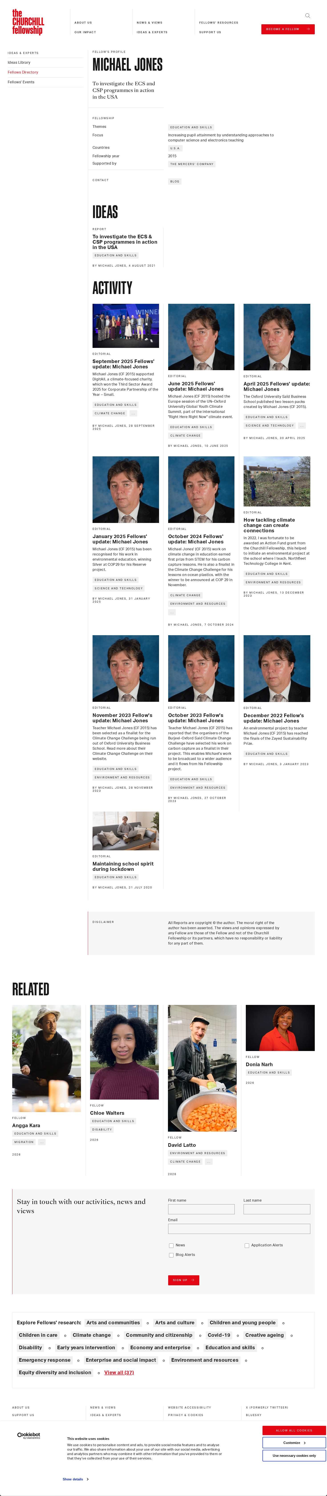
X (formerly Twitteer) (267, 1407)
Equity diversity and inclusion (55, 1372)
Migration (24, 1142)
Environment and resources (198, 603)
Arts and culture (175, 1322)
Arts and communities (113, 1322)
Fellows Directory (23, 72)
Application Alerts (267, 1245)
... (133, 413)
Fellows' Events (21, 82)
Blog (175, 181)
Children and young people (243, 1322)
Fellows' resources (219, 22)
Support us (210, 32)
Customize (291, 1442)
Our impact (85, 32)
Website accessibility (189, 1407)
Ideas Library (19, 62)
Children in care (38, 1335)
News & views (150, 22)
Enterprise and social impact (121, 1360)
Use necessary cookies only (294, 1455)
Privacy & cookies (186, 1415)
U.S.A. (175, 148)
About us (83, 22)
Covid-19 (219, 1335)
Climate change (110, 413)
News (180, 1245)
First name (177, 1200)
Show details (73, 1479)
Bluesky (254, 1415)
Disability (102, 1129)
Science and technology (270, 425)
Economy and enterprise (160, 1347)
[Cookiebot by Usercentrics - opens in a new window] (28, 1436)
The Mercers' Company (192, 164)
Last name (253, 1200)
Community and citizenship (159, 1335)
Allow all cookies (294, 1430)
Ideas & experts (152, 32)
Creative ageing (264, 1335)
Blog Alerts (185, 1255)
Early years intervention (86, 1347)
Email (173, 1220)
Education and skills (191, 127)
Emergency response (45, 1360)
